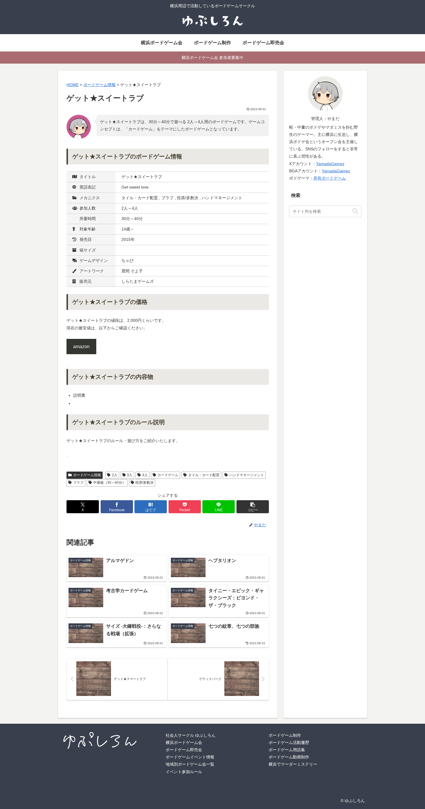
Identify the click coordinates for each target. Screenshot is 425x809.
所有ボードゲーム (329, 178)
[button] (252, 506)
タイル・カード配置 (203, 475)
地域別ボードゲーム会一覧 (190, 764)
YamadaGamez (330, 163)
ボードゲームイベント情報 (190, 757)
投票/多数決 (144, 483)
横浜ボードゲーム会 (184, 742)
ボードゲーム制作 (285, 735)
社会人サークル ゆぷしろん (190, 735)
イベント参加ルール (184, 771)
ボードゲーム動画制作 (289, 757)
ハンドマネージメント (246, 475)
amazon (81, 346)
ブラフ (78, 483)
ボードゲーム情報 (87, 475)
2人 (114, 475)
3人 (129, 475)
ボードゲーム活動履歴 (289, 742)
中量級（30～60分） (109, 483)
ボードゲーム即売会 (184, 749)
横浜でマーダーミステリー (293, 764)
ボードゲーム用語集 (287, 749)
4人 (145, 475)
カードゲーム (168, 475)
